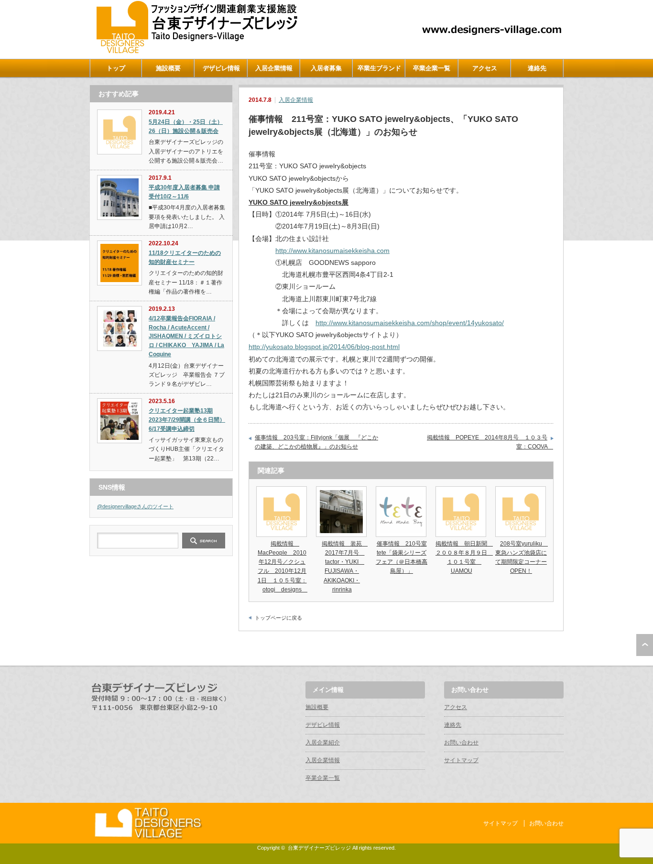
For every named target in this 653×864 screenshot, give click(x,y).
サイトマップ (461, 760)
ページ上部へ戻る (644, 645)
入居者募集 (326, 68)
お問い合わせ (461, 742)
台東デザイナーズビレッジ (319, 848)
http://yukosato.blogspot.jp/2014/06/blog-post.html (324, 346)
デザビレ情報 (221, 68)
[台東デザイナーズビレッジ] (196, 50)
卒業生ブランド (379, 68)
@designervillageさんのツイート (135, 506)
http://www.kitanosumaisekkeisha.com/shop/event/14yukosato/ (410, 323)
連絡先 (537, 68)
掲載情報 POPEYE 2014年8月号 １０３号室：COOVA (490, 442)
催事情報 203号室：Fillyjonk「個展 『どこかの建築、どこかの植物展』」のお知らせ (316, 442)
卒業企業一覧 (431, 68)
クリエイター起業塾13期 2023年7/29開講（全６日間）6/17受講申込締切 (187, 419)
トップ (116, 68)
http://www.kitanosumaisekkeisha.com (332, 250)
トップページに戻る (278, 618)
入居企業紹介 (322, 742)
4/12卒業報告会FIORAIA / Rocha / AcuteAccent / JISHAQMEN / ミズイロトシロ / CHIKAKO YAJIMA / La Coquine (186, 336)
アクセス (484, 68)
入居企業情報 (274, 68)
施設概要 (168, 68)
